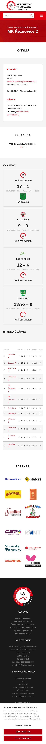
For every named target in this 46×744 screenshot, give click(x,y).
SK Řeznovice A (11, 388)
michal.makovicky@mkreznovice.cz (21, 82)
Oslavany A (12, 363)
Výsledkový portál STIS (23, 630)
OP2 (21, 147)
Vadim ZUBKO (17, 144)
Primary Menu (41, 15)
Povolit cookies (23, 738)
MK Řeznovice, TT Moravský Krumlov (23, 596)
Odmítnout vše (23, 732)
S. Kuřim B (12, 408)
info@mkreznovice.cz (26, 665)
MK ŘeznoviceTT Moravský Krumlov (24, 7)
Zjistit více (37, 719)
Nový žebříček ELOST (23, 634)
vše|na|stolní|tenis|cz (23, 618)
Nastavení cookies (23, 725)
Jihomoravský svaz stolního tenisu (23, 627)
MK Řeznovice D (11, 400)
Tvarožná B (12, 413)
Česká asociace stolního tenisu (23, 624)
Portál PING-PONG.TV (23, 621)
